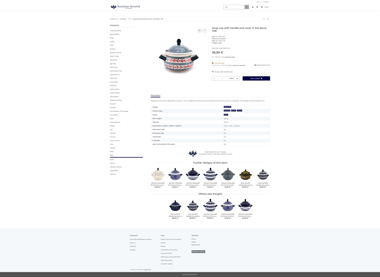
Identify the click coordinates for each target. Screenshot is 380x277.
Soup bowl (227, 110)
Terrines (112, 137)
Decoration (113, 60)
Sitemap (132, 250)
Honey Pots (113, 78)
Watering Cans (115, 74)
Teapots (112, 148)
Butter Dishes (114, 56)
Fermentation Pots (116, 71)
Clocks (112, 159)
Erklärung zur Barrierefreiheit (170, 257)
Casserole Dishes (115, 31)
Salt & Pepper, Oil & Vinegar (119, 111)
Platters (112, 126)
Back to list (114, 19)
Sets (111, 129)
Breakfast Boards (115, 52)
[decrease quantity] (214, 78)
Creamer (113, 107)
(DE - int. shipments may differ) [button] (236, 65)
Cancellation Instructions (169, 250)
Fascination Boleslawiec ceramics (141, 239)
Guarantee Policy (166, 253)
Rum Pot (112, 104)
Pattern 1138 (227, 107)
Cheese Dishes (115, 89)
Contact (265, 2)
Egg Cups (113, 63)
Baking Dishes (114, 34)
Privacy (163, 246)
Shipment (133, 246)
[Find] (246, 7)
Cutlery (112, 42)
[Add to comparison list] (199, 30)
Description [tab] (155, 95)
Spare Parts (114, 67)
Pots (220, 43)
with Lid (239, 110)
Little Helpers (114, 96)
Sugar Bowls (114, 170)
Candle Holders (115, 93)
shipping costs (230, 57)
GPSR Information (166, 260)
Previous (154, 178)
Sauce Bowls (114, 115)
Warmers (113, 133)
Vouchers (113, 174)
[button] (253, 7)
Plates (112, 151)
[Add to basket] (152, 25)
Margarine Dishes (116, 100)
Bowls (112, 118)
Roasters (113, 49)
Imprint (163, 243)
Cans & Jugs (114, 82)
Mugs (112, 38)
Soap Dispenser (115, 122)
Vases (112, 45)
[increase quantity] (237, 78)
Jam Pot (234, 110)
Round (226, 114)
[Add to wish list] (204, 30)
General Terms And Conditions (171, 239)
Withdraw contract (198, 252)
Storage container (116, 167)
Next (266, 178)
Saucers (112, 163)
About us (133, 243)
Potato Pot (113, 85)
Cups (111, 144)
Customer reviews (167, 264)
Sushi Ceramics (115, 140)
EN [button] (258, 2)
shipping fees (147, 269)
